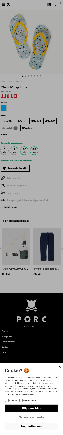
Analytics (13, 400)
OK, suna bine (31, 408)
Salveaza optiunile (31, 417)
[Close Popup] (60, 366)
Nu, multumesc (31, 426)
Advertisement (29, 400)
